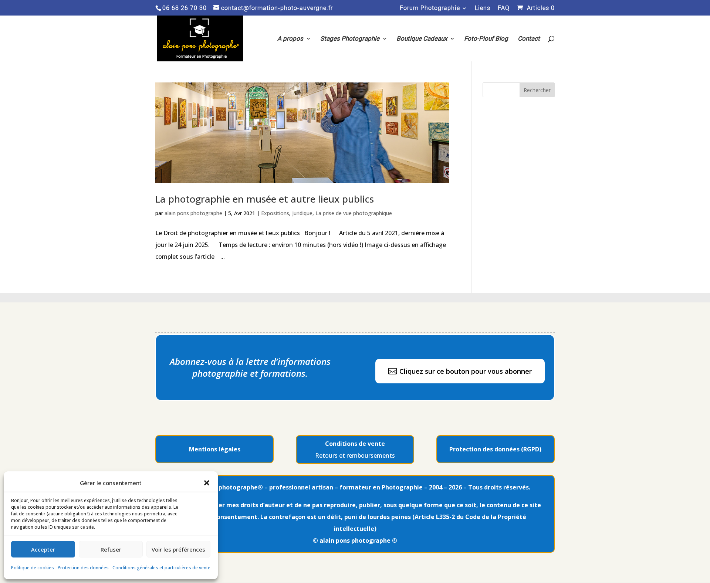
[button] (206, 483)
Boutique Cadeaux (421, 39)
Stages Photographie (349, 39)
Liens (482, 8)
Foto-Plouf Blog (486, 39)
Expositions (275, 213)
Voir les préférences (178, 549)
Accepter (43, 549)
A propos (290, 39)
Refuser (111, 549)
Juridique (302, 213)
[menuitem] (460, 371)
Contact (529, 39)
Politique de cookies (32, 568)
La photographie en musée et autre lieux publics (264, 199)
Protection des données (83, 568)
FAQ (504, 8)
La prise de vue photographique (353, 213)
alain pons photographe (193, 213)
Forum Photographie (430, 8)
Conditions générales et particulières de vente (161, 568)
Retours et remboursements (355, 455)
